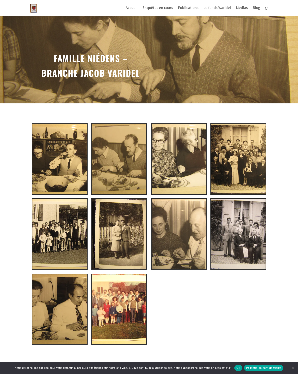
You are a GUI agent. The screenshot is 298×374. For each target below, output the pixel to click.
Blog (256, 9)
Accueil (131, 9)
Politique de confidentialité (263, 367)
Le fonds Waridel (217, 9)
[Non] (293, 368)
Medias (242, 9)
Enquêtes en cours (158, 9)
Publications (188, 9)
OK (238, 367)
